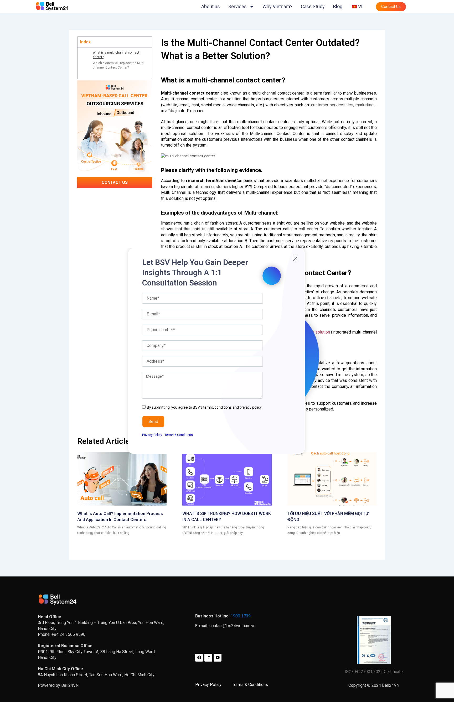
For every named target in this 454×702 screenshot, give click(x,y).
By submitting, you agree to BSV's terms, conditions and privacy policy (204, 407)
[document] (227, 351)
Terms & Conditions (178, 435)
